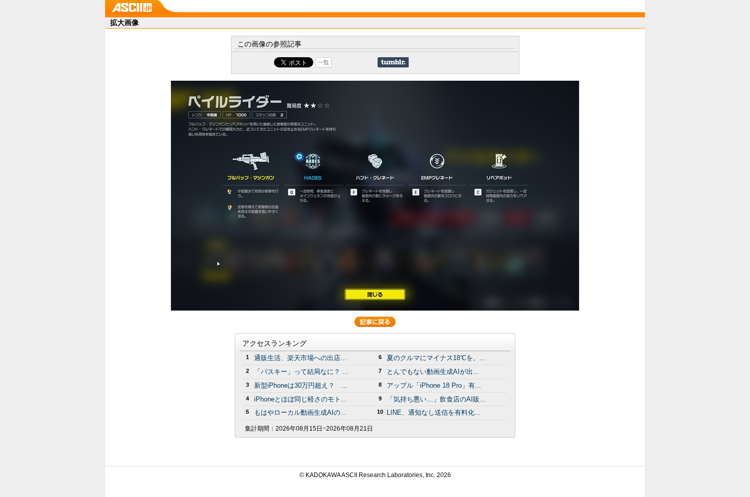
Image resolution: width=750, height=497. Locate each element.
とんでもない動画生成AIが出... (433, 371)
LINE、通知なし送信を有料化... (434, 412)
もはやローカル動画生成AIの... (300, 412)
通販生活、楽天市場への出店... (300, 358)
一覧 (323, 62)
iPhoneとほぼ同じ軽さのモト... (300, 399)
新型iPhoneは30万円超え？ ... (300, 385)
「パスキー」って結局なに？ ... (301, 371)
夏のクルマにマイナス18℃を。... (436, 358)
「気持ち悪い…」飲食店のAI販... (436, 399)
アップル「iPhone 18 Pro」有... (434, 385)
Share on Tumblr (393, 62)
